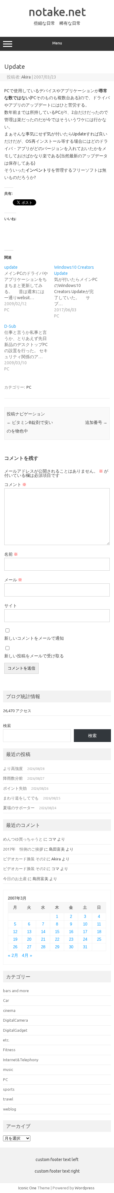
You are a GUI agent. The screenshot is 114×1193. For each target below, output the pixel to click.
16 (71, 931)
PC (28, 387)
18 (99, 931)
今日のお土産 (15, 878)
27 (29, 947)
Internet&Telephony (20, 1060)
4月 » (27, 955)
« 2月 (13, 955)
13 (29, 931)
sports (9, 1089)
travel (8, 1099)
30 (71, 947)
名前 (11, 554)
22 (57, 939)
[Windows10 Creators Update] (79, 291)
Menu (57, 43)
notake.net (57, 11)
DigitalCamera (15, 1020)
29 (57, 947)
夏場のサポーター (19, 808)
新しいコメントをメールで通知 (34, 638)
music (8, 1069)
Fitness (9, 1050)
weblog (9, 1109)
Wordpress (85, 1188)
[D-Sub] (29, 347)
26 (15, 947)
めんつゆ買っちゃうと (23, 839)
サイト (10, 605)
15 (57, 931)
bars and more (16, 990)
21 (43, 939)
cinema (9, 1010)
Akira (26, 77)
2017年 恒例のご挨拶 (23, 849)
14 (43, 931)
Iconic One (27, 1188)
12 (15, 931)
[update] (29, 288)
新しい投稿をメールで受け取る (34, 655)
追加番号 (96, 422)
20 (29, 939)
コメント (15, 484)
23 (71, 939)
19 (15, 939)
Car (6, 1000)
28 (43, 947)
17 (85, 931)
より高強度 (13, 768)
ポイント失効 (15, 788)
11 (99, 924)
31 (85, 947)
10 (85, 924)
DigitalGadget (15, 1030)
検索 (7, 725)
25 (99, 939)
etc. (6, 1040)
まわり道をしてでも (21, 798)
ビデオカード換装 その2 (24, 859)
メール (13, 579)
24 (85, 939)
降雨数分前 (13, 778)
